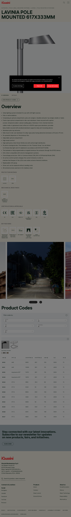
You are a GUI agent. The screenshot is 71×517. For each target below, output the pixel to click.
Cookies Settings (18, 85)
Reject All (39, 85)
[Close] (59, 78)
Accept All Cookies (53, 85)
